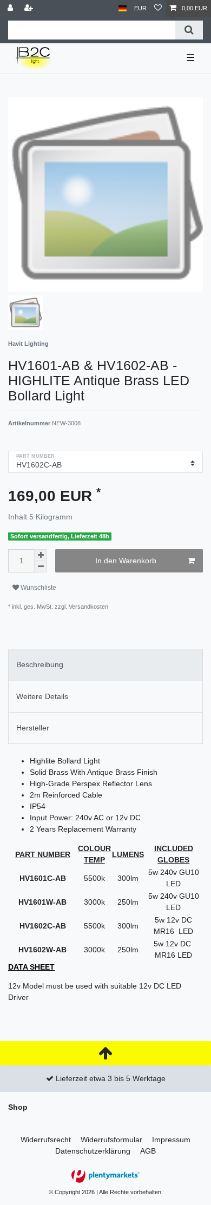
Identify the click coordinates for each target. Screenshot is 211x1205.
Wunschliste (37, 587)
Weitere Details (42, 696)
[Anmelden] (11, 8)
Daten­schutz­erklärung (92, 1151)
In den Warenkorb (125, 560)
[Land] (122, 8)
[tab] (105, 665)
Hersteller (32, 727)
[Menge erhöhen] (40, 555)
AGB (148, 1151)
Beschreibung (39, 664)
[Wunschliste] (158, 8)
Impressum (171, 1139)
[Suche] (189, 30)
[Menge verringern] (40, 566)
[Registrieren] (30, 8)
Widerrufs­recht (46, 1139)
